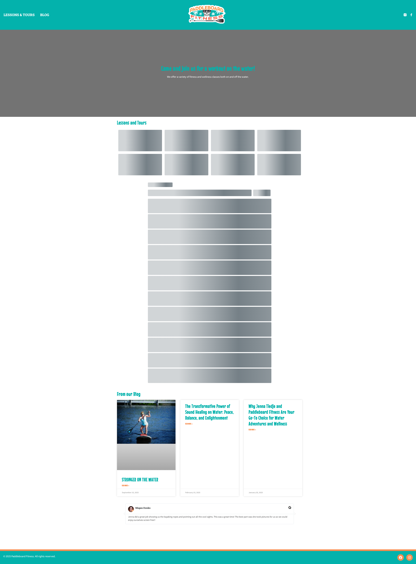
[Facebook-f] (411, 14)
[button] (124, 513)
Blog (44, 14)
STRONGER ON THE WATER (140, 479)
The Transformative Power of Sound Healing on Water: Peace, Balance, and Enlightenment (209, 412)
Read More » (125, 485)
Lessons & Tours (19, 14)
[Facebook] (400, 557)
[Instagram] (409, 557)
